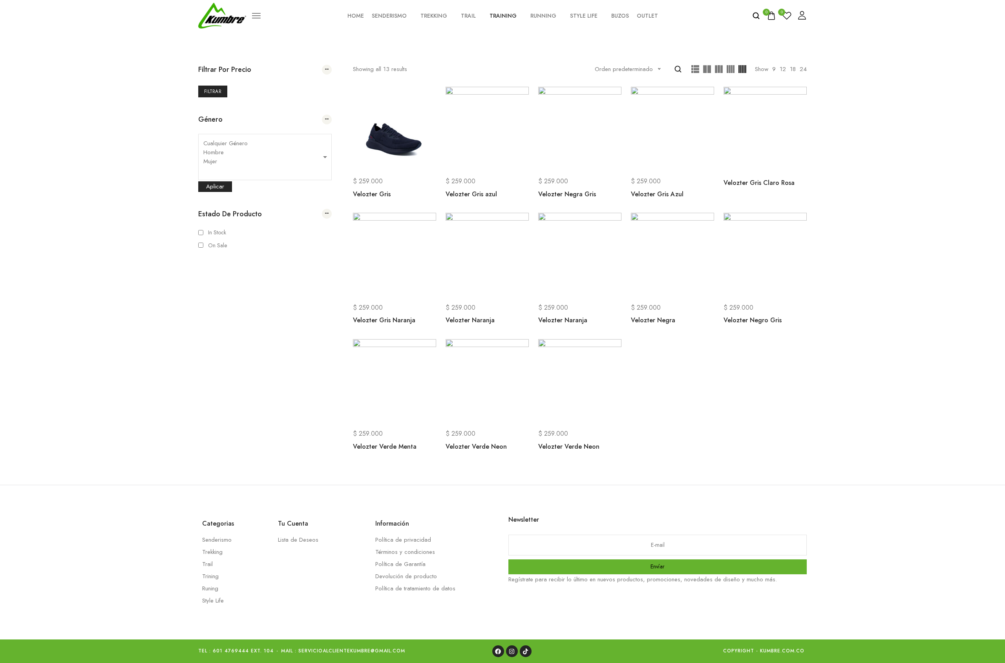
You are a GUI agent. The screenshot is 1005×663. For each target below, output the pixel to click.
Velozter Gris (372, 194)
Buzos (620, 15)
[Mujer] (265, 161)
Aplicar (215, 186)
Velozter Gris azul (471, 194)
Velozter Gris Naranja (384, 320)
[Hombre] (265, 152)
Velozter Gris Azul (657, 194)
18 (793, 69)
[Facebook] (498, 651)
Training (503, 15)
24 (803, 69)
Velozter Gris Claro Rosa (759, 182)
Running (543, 15)
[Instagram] (512, 651)
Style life (584, 15)
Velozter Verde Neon (476, 446)
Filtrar (212, 91)
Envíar (658, 566)
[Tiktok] (526, 651)
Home (355, 15)
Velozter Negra (653, 320)
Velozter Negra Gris (567, 194)
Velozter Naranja (470, 320)
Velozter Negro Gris (753, 320)
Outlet (647, 15)
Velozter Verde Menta (385, 446)
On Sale (217, 245)
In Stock (217, 232)
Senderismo (389, 15)
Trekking (433, 15)
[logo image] (222, 15)
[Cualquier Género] (265, 143)
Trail (468, 15)
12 (783, 69)
